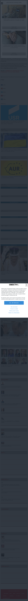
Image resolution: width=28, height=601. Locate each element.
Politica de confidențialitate (14, 312)
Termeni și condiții (14, 308)
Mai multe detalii (14, 306)
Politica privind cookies (14, 310)
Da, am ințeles (14, 302)
